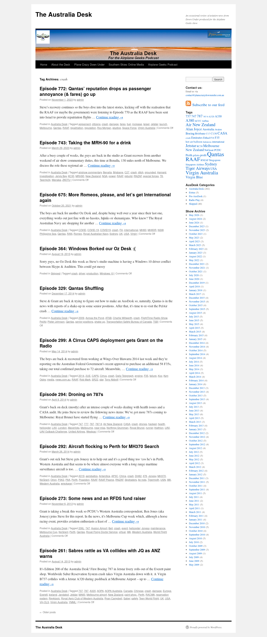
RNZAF (138, 176)
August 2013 (195, 403)
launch (163, 124)
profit (203, 155)
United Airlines (76, 431)
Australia (208, 129)
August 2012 (195, 448)
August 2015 (195, 312)
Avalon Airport (99, 528)
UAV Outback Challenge (53, 431)
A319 (81, 476)
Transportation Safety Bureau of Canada (129, 321)
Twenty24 (45, 179)
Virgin (133, 233)
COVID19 (105, 230)
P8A (67, 479)
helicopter (45, 427)
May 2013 (194, 414)
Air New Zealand (112, 424)
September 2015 (197, 309)
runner (149, 427)
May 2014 (194, 369)
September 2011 (197, 489)
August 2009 (195, 553)
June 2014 (194, 365)
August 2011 (195, 493)
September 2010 (197, 534)
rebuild (128, 176)
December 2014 (197, 342)
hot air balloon (194, 141)
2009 (81, 318)
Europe (167, 591)
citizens (96, 124)
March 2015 (195, 331)
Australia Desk (59, 124)
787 (92, 424)
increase (137, 124)
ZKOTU (66, 179)
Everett (44, 594)
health (161, 424)
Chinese (139, 591)
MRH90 (80, 176)
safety (134, 598)
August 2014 (195, 357)
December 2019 (197, 282)
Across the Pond (95, 318)
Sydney (114, 233)
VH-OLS (44, 602)
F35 (146, 375)
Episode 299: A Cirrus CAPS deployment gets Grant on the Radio (101, 343)
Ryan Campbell (113, 598)
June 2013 (194, 410)
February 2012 (196, 470)
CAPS (95, 375)
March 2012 (195, 466)
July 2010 (194, 542)
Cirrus (103, 375)
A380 (190, 120)
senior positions (84, 321)
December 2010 (197, 523)
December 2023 (197, 226)
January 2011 (195, 519)
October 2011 (196, 485)
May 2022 (194, 260)
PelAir (43, 321)
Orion (53, 479)
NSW (160, 230)
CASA (126, 424)
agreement (84, 124)
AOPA (100, 591)
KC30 (71, 176)
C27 (127, 172)
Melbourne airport (97, 594)
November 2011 (197, 481)
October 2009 (196, 545)
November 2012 (197, 436)
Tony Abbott (111, 379)
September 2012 (197, 444)
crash (105, 124)
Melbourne (46, 127)
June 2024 (194, 222)
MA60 (82, 594)
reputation (90, 127)
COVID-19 (93, 230)
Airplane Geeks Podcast (163, 64)
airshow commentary (90, 172)
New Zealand (93, 176)
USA (126, 233)
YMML (72, 602)
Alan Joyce (194, 128)
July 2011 (194, 497)
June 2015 (194, 320)
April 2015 (194, 327)
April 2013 (194, 418)
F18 (212, 137)
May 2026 (194, 215)
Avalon (218, 129)
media (50, 379)
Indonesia (207, 141)
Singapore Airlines (195, 164)
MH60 (143, 230)
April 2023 (194, 241)
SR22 (95, 379)
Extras (192, 192)
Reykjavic (54, 598)
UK (121, 233)
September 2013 (197, 399)
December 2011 (197, 478)
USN (163, 479)
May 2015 (194, 324)
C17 (208, 133)
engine (139, 375)
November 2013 (197, 391)
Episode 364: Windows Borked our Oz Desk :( (88, 248)
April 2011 (194, 508)
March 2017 (195, 294)
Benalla (107, 172)
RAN (69, 233)
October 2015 (196, 305)
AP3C (114, 476)
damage (114, 124)
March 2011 (195, 512)
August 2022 (195, 256)
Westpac (91, 431)
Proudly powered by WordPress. (206, 627)
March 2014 (195, 376)
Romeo (78, 233)
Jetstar (154, 124)
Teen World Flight (149, 598)
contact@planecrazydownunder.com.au (205, 95)
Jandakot (63, 594)
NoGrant (44, 479)
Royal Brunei (137, 427)
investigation (47, 176)
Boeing (190, 133)
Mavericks (73, 427)
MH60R (152, 230)
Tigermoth (153, 479)
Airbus (205, 120)
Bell (110, 528)
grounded (150, 172)
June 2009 (194, 560)
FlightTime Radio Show (154, 318)
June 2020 (194, 278)
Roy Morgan (104, 127)
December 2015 (197, 297)
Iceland (53, 594)
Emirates (197, 137)
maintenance (158, 528)
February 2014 (196, 380)
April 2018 (194, 286)
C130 (214, 133)
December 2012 (197, 433)
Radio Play (194, 200)
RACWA (150, 594)
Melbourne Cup (48, 532)
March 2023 (195, 245)
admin (80, 99)
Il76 (145, 476)
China (122, 476)
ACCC (198, 120)
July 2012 (194, 451)
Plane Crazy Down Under (89, 64)
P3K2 (61, 479)
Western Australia (50, 483)
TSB (155, 321)
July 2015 (194, 316)
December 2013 (197, 388)
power (112, 176)
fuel (129, 124)
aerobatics (92, 476)
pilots (196, 155)
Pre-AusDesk (196, 196)
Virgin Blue (194, 177)
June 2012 (194, 455)
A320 (93, 591)
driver (82, 273)
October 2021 (196, 271)
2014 (81, 375)
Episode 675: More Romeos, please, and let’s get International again (105, 197)
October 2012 (196, 440)
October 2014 (196, 350)
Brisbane (118, 172)
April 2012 (194, 463)
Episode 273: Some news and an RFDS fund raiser (93, 498)
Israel (146, 124)
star (101, 379)
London (62, 427)
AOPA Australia (113, 591)
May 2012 (194, 459)
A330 (218, 116)
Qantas (57, 127)
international (131, 230)
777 (86, 424)
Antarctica (104, 476)
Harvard (161, 172)
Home (43, 64)
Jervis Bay (61, 176)
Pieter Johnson (56, 321)
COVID (82, 230)
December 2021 (197, 263)
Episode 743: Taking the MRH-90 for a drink (85, 142)
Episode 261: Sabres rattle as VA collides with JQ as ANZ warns (100, 553)
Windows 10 (107, 273)
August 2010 (195, 538)
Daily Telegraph (125, 375)
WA (169, 479)
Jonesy (152, 476)
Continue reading (109, 117)
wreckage (66, 483)
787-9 (98, 424)
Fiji (121, 230)
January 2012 (195, 474)
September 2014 (197, 354)
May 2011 (194, 504)
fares (123, 124)
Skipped (55, 273)
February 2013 (196, 425)
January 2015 (195, 339)
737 (80, 591)
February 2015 (196, 335)
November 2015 (197, 301)
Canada (128, 591)
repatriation (76, 127)
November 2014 (197, 346)
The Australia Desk (63, 14)
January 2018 (195, 290)
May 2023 (194, 237)
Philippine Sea (48, 233)
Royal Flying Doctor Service (102, 532)
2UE (88, 375)
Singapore (214, 160)
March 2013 (195, 421)
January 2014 (195, 384)
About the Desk (60, 64)
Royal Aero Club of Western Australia (82, 598)
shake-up (99, 321)
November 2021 (197, 267)
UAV (167, 427)
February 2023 (196, 248)
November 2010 (197, 527)
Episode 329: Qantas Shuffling (72, 288)
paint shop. (131, 594)
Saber (126, 598)
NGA (104, 176)
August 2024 (195, 218)
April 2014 (194, 372)
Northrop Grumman (117, 427)
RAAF (66, 127)
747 (80, 424)
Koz (160, 375)
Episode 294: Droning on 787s (71, 394)
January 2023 (195, 252)
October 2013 (196, 395)
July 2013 (194, 406)
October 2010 (196, 530)
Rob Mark (85, 379)
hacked (152, 424)
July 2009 (194, 557)
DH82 (138, 476)
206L (81, 528)
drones (143, 424)
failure (153, 375)
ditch (141, 172)
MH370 (161, 476)
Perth (75, 479)
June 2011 (194, 500)
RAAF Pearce (106, 479)
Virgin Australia (146, 127)
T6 (161, 176)
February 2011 (196, 515)
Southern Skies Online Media (126, 64)
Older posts (48, 612)
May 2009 (194, 564)
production (92, 273)
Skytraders (131, 479)
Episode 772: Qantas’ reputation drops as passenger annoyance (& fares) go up (95, 91)
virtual (122, 532)
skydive (116, 127)
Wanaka (56, 179)
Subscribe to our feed (207, 104)
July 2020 (194, 275)
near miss (99, 427)
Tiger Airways (198, 168)
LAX (54, 427)
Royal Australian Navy (95, 233)
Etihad (206, 138)
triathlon (159, 427)
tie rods (142, 479)
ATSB (108, 318)
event (125, 528)
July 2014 (194, 361)
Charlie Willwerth (122, 318)
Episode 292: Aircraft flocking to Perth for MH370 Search (99, 446)
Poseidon (84, 479)
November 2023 (197, 230)
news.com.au (63, 379)
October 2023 (196, 233)
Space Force (129, 127)
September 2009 (197, 549)
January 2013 (195, 429)
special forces (151, 176)
